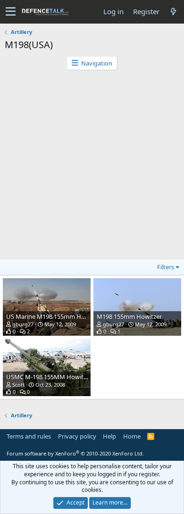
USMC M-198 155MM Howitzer (49, 377)
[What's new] (173, 11)
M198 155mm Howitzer (129, 316)
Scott (18, 384)
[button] (10, 12)
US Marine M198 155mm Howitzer (54, 316)
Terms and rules (29, 436)
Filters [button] (165, 267)
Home (132, 436)
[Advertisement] (92, 167)
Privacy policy (77, 436)
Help (109, 436)
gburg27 (22, 324)
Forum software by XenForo (75, 453)
